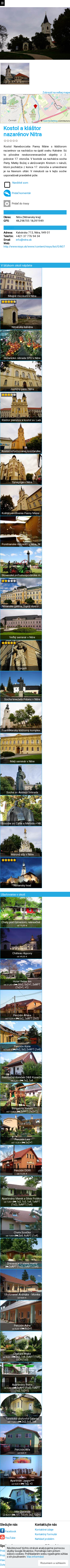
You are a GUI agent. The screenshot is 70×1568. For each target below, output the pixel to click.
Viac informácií (35, 1556)
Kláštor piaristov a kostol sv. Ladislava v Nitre (22, 420)
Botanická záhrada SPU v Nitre (22, 358)
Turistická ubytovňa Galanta (22, 1418)
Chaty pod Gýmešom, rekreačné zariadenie (22, 922)
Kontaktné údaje (44, 1529)
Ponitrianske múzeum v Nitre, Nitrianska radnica (22, 544)
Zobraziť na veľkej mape (56, 92)
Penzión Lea (22, 1139)
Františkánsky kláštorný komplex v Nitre (22, 730)
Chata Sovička (22, 1232)
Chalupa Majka (22, 1353)
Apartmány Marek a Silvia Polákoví (22, 1198)
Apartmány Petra (22, 1384)
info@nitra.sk (24, 239)
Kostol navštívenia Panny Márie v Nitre (22, 513)
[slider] (11, 140)
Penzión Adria (22, 1325)
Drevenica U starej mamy (22, 1263)
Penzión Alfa (22, 1449)
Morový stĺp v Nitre (22, 854)
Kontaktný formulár (46, 1534)
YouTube (10, 1537)
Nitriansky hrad (22, 885)
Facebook (10, 1531)
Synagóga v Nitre (22, 482)
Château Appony (22, 953)
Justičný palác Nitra (22, 389)
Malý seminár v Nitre (22, 761)
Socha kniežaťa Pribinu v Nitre (22, 699)
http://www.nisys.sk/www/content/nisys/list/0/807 (34, 246)
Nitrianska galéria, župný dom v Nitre (22, 606)
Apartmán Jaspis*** (22, 1480)
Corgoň (22, 668)
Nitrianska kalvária (22, 327)
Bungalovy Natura (22, 1108)
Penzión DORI (22, 1170)
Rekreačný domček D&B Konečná (22, 1077)
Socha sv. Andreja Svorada (22, 792)
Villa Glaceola (22, 1511)
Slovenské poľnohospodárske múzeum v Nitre (22, 575)
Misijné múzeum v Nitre (22, 296)
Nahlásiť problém (44, 1539)
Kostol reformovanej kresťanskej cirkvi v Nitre (22, 451)
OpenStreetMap (50, 121)
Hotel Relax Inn (22, 981)
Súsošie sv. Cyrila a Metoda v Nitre (22, 823)
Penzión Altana (22, 1015)
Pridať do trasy (20, 203)
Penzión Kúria (22, 1046)
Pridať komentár (21, 193)
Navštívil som (20, 182)
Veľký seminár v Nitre (22, 637)
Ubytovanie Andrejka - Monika (22, 1294)
